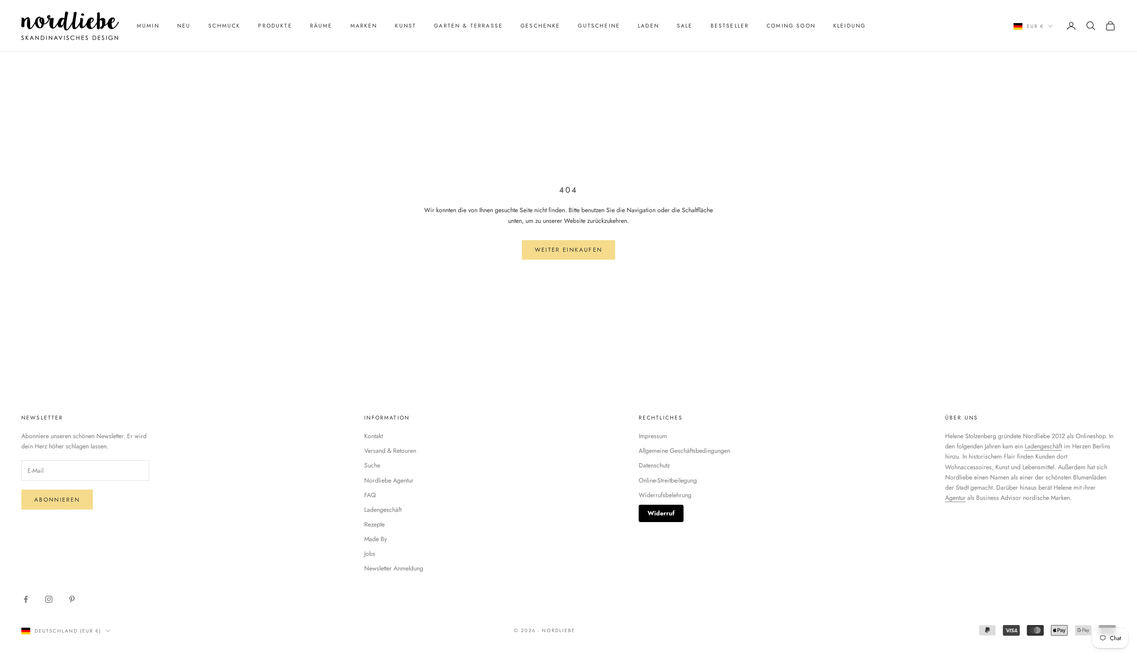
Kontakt (373, 435)
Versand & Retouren (390, 450)
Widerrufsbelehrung (665, 495)
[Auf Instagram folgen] (48, 599)
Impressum (653, 435)
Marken (364, 26)
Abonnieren (57, 499)
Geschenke (540, 26)
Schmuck (224, 26)
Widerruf (661, 513)
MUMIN (148, 26)
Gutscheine (599, 26)
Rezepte (374, 524)
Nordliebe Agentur (388, 480)
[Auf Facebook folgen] (25, 599)
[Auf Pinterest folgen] (72, 599)
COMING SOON (791, 26)
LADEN (648, 26)
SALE (685, 26)
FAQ (370, 495)
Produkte (275, 26)
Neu (184, 26)
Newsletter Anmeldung (393, 568)
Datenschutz (654, 465)
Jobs (369, 553)
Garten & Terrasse (468, 26)
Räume (321, 26)
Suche (372, 465)
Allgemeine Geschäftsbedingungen (684, 450)
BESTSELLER (730, 26)
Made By (375, 538)
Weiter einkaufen (568, 249)
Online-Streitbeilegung (668, 480)
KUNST (405, 26)
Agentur (955, 497)
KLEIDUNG (849, 26)
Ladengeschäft (383, 509)
